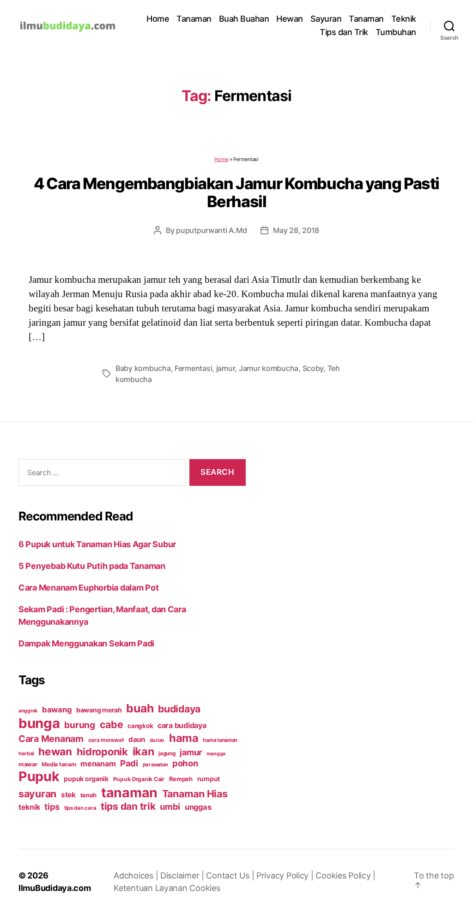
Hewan (289, 19)
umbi (170, 806)
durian (157, 740)
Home (157, 19)
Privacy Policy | (285, 875)
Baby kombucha (143, 368)
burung (79, 724)
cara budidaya (182, 725)
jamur (225, 368)
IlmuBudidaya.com (54, 888)
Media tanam (59, 764)
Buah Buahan (244, 19)
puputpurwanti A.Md (211, 230)
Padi (129, 763)
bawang (57, 709)
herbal (26, 753)
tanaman (129, 792)
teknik (29, 807)
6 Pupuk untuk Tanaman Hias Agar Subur (97, 544)
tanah (88, 795)
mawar (27, 764)
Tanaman (194, 19)
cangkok (140, 725)
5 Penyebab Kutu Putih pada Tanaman (91, 566)
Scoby (313, 368)
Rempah (181, 779)
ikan (143, 751)
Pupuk (39, 776)
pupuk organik (86, 779)
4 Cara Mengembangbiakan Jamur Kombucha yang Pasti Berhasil (236, 192)
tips (52, 806)
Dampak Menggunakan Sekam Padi (86, 643)
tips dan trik (128, 806)
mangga (215, 754)
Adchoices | (137, 875)
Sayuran (326, 19)
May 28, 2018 (296, 230)
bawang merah (99, 710)
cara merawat (106, 740)
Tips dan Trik (344, 32)
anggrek (27, 711)
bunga (39, 723)
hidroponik (102, 752)
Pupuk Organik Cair (138, 779)
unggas (198, 807)
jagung (166, 753)
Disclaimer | (183, 875)
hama (184, 738)
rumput (208, 779)
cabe (111, 724)
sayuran (37, 794)
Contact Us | (231, 875)
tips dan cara (80, 808)
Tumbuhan (396, 32)
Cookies (204, 888)
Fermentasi (193, 368)
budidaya (179, 709)
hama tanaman (220, 740)
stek (68, 794)
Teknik (403, 19)
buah (139, 708)
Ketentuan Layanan (151, 888)
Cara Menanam (51, 738)
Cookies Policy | (345, 875)
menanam (97, 763)
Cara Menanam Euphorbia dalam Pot (88, 587)
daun (136, 739)
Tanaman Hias (195, 794)
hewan (55, 751)
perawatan (155, 764)
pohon (185, 763)
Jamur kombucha (268, 368)
